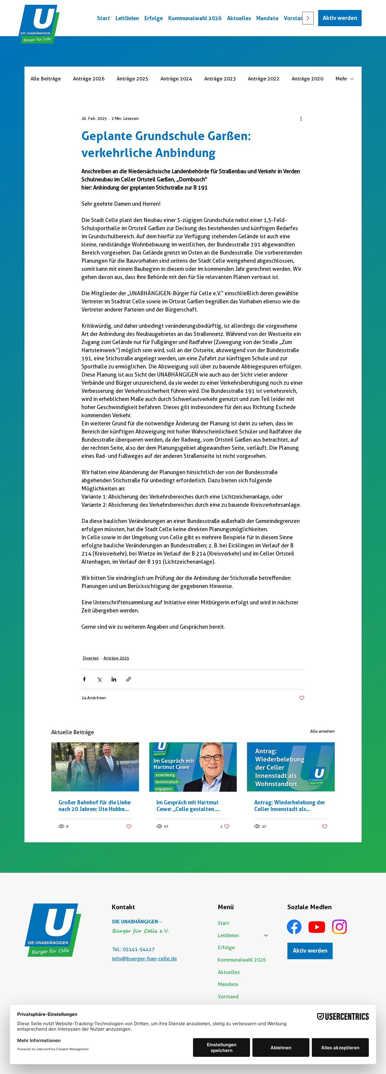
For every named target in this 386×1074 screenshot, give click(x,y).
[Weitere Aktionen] (301, 118)
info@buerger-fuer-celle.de (144, 959)
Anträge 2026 (89, 79)
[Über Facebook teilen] (84, 679)
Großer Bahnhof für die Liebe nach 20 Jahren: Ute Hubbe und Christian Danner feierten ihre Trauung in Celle (95, 805)
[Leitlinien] (266, 935)
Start (223, 923)
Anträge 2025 (132, 79)
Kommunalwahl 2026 (242, 960)
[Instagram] (339, 927)
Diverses (91, 658)
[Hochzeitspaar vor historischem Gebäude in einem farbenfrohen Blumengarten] (95, 766)
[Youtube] (317, 927)
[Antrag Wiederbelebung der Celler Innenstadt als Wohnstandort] (291, 766)
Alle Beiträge (45, 79)
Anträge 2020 (307, 79)
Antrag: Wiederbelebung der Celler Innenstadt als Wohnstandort (289, 805)
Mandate (228, 984)
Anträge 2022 (264, 79)
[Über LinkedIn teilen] (114, 679)
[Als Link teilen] (128, 679)
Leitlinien (228, 935)
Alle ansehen (322, 731)
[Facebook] (294, 927)
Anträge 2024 (176, 79)
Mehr (341, 79)
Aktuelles (229, 972)
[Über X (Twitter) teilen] (99, 679)
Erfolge (226, 947)
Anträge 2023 (220, 79)
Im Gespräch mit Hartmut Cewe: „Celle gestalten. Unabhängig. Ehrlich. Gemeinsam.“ (188, 805)
